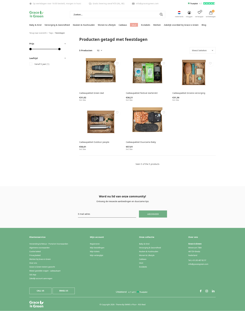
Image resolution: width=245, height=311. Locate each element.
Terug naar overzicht (38, 33)
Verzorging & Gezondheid (57, 24)
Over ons (33, 263)
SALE (134, 24)
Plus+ (134, 304)
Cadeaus (123, 24)
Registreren (95, 244)
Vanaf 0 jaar (41, 64)
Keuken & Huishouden (84, 24)
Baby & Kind (35, 24)
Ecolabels (145, 24)
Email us (63, 290)
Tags (51, 33)
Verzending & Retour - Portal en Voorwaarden (48, 244)
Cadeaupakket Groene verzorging (188, 92)
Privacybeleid (35, 255)
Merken (157, 24)
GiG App (32, 274)
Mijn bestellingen (97, 247)
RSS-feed (141, 304)
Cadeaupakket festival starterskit (142, 92)
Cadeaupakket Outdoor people (94, 142)
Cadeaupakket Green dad (91, 92)
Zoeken (161, 14)
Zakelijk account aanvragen (40, 278)
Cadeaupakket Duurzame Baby (141, 142)
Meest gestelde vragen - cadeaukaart (45, 270)
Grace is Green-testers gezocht (42, 266)
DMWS (127, 304)
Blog (204, 24)
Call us (40, 290)
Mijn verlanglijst (96, 255)
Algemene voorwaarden (39, 247)
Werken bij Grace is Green (40, 259)
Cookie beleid (35, 251)
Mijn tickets (95, 251)
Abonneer (153, 214)
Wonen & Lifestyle (107, 24)
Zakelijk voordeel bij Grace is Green (181, 24)
